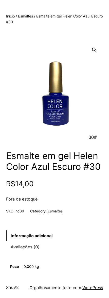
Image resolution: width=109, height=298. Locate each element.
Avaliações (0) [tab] (25, 246)
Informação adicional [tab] (31, 235)
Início (10, 16)
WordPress (92, 287)
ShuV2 (12, 287)
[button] (94, 49)
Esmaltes (25, 16)
